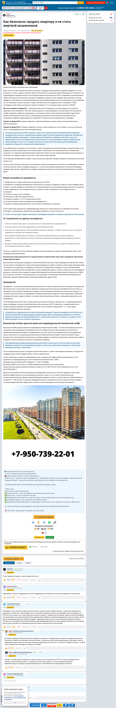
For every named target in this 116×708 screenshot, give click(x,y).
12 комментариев (44, 517)
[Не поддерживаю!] (13, 580)
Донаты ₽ (50, 537)
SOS (46, 8)
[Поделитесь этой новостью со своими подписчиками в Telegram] (44, 522)
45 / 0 (43, 529)
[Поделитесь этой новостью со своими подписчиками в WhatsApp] (49, 522)
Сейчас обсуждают (20, 8)
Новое (31, 8)
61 (111, 14)
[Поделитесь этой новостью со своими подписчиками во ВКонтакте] (33, 522)
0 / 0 (45, 532)
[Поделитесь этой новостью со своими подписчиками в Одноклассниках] (38, 522)
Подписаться (39, 537)
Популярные (9, 563)
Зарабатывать (8, 35)
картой (25, 580)
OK (15, 702)
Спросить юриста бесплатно (95, 2)
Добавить (59, 706)
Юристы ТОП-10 (7, 8)
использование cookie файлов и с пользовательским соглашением (15, 697)
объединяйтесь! (21, 2)
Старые (27, 563)
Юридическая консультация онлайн (19, 4)
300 (111, 17)
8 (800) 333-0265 (85, 8)
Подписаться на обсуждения (76, 558)
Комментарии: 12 (13, 558)
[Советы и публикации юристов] (3, 3)
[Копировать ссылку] (55, 522)
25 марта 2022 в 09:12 (9, 30)
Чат (5, 572)
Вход (111, 2)
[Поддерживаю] (4, 580)
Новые (19, 563)
